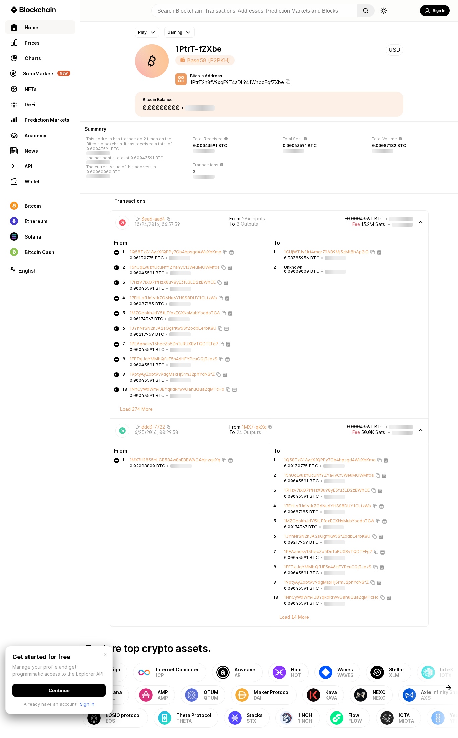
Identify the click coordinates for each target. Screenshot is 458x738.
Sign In (439, 10)
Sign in (87, 704)
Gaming (174, 32)
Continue (59, 690)
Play (142, 32)
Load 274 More (136, 409)
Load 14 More (294, 617)
